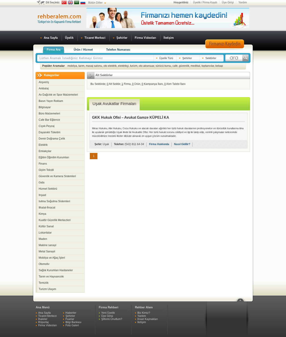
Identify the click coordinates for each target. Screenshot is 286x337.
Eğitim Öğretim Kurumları (54, 157)
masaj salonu (94, 65)
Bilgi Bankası (73, 322)
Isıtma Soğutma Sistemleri (54, 201)
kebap (219, 65)
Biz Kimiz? (143, 312)
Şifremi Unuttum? (111, 319)
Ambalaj (44, 88)
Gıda (41, 182)
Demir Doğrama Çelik (52, 138)
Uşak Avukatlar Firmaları (114, 103)
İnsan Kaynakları (147, 319)
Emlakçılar (45, 151)
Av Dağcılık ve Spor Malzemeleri (58, 94)
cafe (175, 65)
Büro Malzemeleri (49, 113)
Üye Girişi (228, 2)
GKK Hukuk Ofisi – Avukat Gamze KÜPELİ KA (130, 117)
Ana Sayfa (44, 312)
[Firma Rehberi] (59, 18)
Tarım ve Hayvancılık (51, 276)
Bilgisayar (45, 107)
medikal (195, 65)
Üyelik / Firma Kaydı (205, 2)
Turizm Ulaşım (47, 289)
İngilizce (70, 2)
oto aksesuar (146, 65)
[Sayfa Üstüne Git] (242, 297)
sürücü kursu (163, 65)
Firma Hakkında (159, 144)
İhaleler (42, 319)
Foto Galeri (72, 325)
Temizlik (43, 282)
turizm (133, 65)
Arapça (76, 2)
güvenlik (184, 65)
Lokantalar (45, 232)
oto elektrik (110, 65)
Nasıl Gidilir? (182, 144)
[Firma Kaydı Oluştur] (224, 49)
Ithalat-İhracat (47, 207)
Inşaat (42, 195)
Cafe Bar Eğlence (49, 119)
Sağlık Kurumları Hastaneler (56, 270)
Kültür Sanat (46, 226)
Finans (43, 163)
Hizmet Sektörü (48, 188)
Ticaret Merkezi (47, 316)
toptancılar (208, 65)
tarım (81, 65)
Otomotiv (44, 264)
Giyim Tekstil (46, 170)
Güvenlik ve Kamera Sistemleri (57, 176)
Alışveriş (44, 82)
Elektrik (43, 144)
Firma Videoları (47, 325)
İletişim (141, 322)
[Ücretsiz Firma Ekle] (167, 27)
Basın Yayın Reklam (51, 101)
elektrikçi (123, 65)
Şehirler (70, 316)
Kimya (42, 213)
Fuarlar (69, 319)
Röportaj (43, 322)
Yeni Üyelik (108, 312)
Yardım (242, 2)
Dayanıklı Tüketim (49, 132)
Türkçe (64, 2)
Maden (43, 238)
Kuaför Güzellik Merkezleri (55, 220)
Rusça (82, 2)
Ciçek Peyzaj (47, 126)
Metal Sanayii (47, 251)
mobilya (72, 65)
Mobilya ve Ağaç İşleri (52, 257)
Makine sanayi (47, 245)
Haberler (70, 312)
